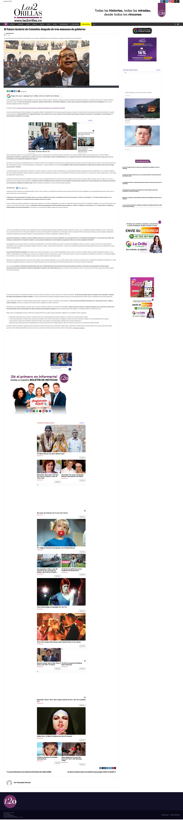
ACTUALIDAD (20, 24)
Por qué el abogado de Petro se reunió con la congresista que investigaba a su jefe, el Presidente (141, 167)
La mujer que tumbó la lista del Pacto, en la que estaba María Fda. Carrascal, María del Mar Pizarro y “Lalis (141, 175)
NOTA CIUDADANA (75, 24)
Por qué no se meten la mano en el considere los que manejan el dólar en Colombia (91, 772)
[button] (175, 24)
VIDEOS (48, 24)
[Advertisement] (61, 283)
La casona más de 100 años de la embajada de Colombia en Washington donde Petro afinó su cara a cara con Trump (142, 205)
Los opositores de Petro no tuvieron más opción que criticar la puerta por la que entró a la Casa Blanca (142, 183)
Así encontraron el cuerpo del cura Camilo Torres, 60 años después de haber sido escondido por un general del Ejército (140, 190)
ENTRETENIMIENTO (64, 24)
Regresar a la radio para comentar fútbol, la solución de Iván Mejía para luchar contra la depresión (142, 198)
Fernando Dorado (10, 33)
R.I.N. (94, 24)
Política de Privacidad (174, 814)
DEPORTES (34, 24)
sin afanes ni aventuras (79, 328)
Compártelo (23, 91)
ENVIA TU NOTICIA (86, 24)
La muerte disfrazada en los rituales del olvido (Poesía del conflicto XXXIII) (29, 772)
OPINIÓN (42, 24)
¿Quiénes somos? (165, 814)
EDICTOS (55, 24)
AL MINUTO (12, 24)
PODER (27, 24)
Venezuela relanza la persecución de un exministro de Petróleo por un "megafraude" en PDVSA (41, 108)
